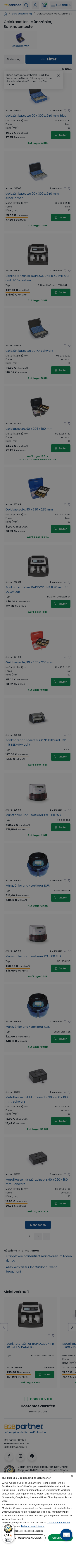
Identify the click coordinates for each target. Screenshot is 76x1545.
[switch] (8, 1540)
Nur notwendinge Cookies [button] (24, 1538)
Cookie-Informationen (58, 1522)
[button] (38, 1531)
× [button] (71, 1476)
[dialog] (38, 1508)
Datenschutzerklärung (32, 1526)
